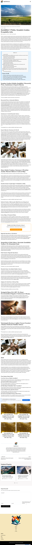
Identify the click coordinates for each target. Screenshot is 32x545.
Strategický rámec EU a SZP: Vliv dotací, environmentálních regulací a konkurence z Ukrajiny (14, 68)
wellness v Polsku (16, 279)
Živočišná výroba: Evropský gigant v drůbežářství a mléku (11, 60)
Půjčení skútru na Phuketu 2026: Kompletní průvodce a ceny (7, 458)
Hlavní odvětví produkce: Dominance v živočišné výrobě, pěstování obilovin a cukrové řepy (14, 59)
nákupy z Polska (8, 140)
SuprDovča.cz (5, 34)
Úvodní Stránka (3, 535)
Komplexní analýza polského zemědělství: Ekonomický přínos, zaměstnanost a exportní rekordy (15, 55)
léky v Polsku (13, 286)
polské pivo (16, 318)
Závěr (3, 70)
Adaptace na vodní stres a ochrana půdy (8, 67)
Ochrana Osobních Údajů (19, 542)
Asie (16, 529)
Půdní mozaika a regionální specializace (8, 65)
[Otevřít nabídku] (30, 1)
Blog (1, 536)
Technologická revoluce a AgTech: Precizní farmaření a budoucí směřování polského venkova (14, 69)
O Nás (2, 537)
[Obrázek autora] (1, 34)
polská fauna (7, 258)
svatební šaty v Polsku (26, 238)
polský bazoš (18, 196)
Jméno (2, 503)
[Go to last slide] (2, 474)
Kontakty (2, 539)
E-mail (13, 503)
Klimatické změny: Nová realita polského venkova (10, 66)
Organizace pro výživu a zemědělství (22, 189)
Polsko (5, 28)
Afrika (16, 528)
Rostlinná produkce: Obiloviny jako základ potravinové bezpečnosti (12, 61)
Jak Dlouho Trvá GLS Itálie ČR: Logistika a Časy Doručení (23, 476)
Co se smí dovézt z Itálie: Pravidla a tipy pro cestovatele (7, 476)
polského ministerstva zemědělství (6, 250)
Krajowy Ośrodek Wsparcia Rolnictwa (24, 160)
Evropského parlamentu (21, 297)
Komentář (3, 492)
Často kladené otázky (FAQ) (7, 71)
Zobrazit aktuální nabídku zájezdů (16, 229)
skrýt (16, 52)
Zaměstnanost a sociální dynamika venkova (9, 57)
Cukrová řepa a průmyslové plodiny (8, 62)
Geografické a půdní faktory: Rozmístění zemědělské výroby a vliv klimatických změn (13, 64)
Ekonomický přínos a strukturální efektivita (9, 56)
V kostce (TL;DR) (5, 54)
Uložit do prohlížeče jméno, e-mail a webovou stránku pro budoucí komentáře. (26, 502)
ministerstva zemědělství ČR (5, 212)
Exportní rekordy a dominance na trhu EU (8, 58)
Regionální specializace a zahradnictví (8, 63)
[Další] (29, 474)
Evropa (2, 28)
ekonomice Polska (19, 93)
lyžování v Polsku (19, 273)
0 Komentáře (14, 34)
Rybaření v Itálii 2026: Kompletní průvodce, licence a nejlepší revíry (25, 458)
